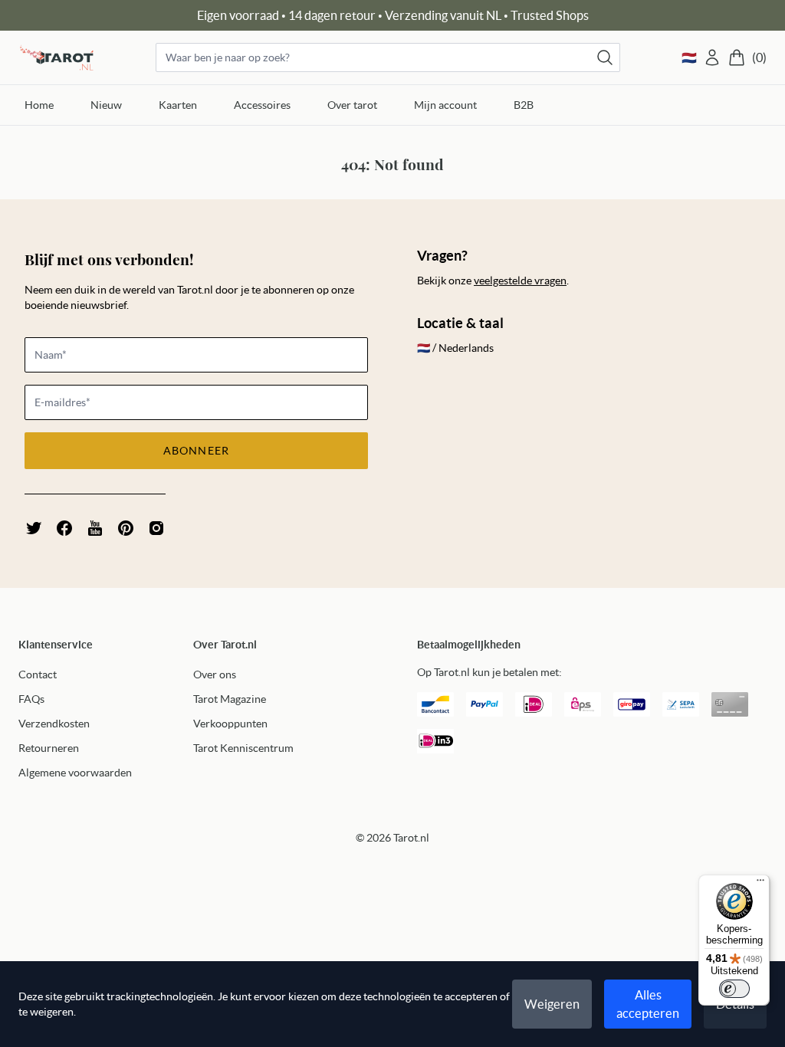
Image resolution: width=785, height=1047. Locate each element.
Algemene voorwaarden (75, 772)
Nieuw (106, 105)
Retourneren (48, 748)
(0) (759, 57)
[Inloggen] (712, 57)
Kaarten (178, 105)
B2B (524, 105)
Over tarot (352, 105)
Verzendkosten (54, 723)
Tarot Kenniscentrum (243, 748)
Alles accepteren (647, 1004)
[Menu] (760, 884)
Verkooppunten (230, 723)
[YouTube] (95, 528)
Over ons (214, 674)
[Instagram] (156, 528)
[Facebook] (64, 528)
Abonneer (196, 451)
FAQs (31, 699)
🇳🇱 (689, 57)
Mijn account (445, 105)
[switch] (734, 989)
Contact (37, 674)
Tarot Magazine (229, 699)
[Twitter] (34, 528)
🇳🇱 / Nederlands (455, 348)
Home (39, 105)
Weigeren (552, 1004)
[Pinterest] (126, 528)
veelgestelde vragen (520, 280)
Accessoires (262, 105)
